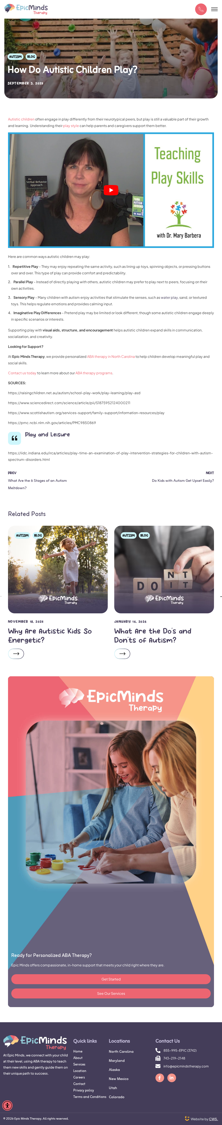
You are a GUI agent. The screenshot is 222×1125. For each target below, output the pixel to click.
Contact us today (22, 373)
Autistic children (21, 119)
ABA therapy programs (93, 373)
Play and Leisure (47, 434)
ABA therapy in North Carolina (111, 356)
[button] (201, 9)
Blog (31, 56)
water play (169, 297)
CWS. (213, 1119)
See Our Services (111, 993)
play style (71, 125)
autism (15, 56)
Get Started (111, 979)
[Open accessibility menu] (7, 1105)
